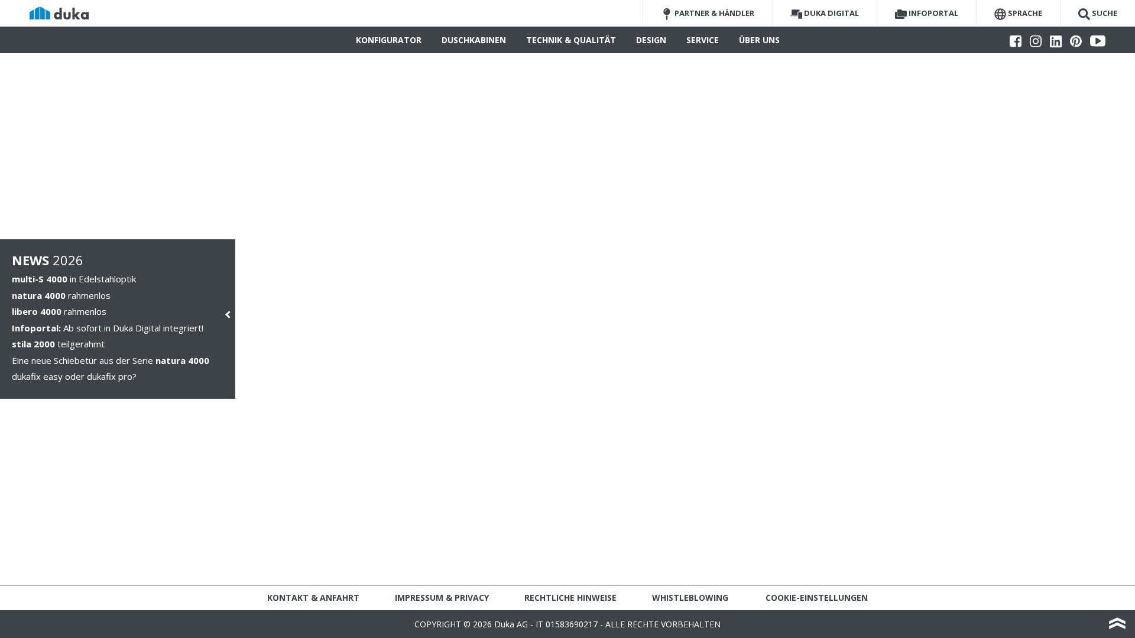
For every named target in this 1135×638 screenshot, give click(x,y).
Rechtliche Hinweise (570, 597)
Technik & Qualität (571, 39)
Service (702, 39)
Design (651, 39)
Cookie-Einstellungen (817, 597)
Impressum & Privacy (442, 597)
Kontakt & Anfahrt (313, 597)
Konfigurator (388, 39)
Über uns (759, 39)
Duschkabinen (474, 39)
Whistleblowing (690, 597)
